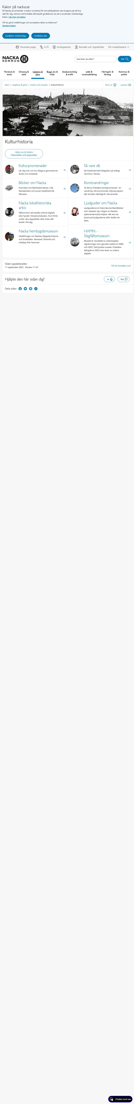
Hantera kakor (9, 25)
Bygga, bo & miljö (52, 73)
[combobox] (95, 59)
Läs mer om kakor (17, 17)
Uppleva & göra (38, 73)
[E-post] (35, 288)
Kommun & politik (124, 73)
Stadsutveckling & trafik (69, 73)
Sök (122, 59)
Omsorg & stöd (24, 73)
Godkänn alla (40, 36)
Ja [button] (108, 279)
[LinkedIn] (30, 288)
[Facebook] (20, 288)
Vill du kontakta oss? (121, 265)
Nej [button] (122, 279)
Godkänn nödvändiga (15, 36)
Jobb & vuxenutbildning (89, 73)
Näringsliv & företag (107, 73)
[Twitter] (25, 288)
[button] (26, 47)
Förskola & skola (9, 73)
